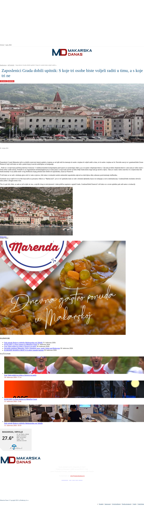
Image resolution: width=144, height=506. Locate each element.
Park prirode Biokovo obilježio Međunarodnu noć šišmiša (23, 342)
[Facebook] (133, 45)
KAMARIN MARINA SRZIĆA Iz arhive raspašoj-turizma (24, 350)
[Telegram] (48, 153)
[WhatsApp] (33, 153)
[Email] (41, 153)
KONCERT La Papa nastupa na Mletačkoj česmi (20, 344)
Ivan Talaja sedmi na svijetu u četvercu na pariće (20, 346)
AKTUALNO (11, 65)
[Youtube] (140, 45)
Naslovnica (3, 65)
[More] (56, 153)
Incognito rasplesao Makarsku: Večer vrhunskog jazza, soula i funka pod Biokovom (32, 348)
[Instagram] (135, 45)
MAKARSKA (10, 81)
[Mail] (138, 45)
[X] (26, 153)
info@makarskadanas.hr (77, 476)
